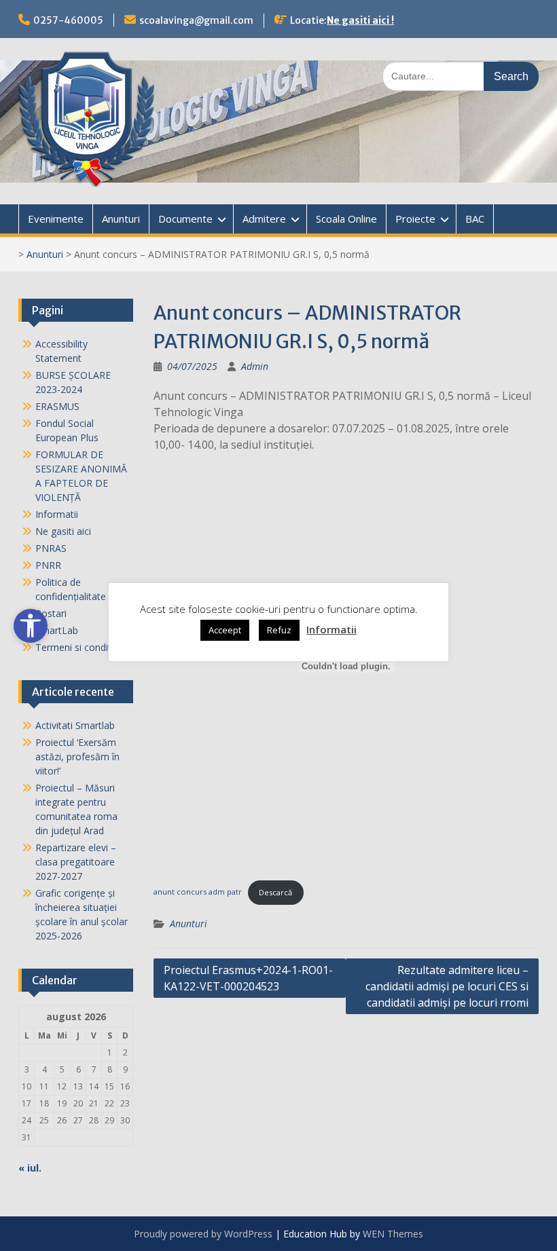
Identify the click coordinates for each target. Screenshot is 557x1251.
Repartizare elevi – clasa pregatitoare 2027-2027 (75, 861)
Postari (51, 613)
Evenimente (56, 218)
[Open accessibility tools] (31, 626)
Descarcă (275, 892)
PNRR (48, 565)
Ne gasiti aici (63, 531)
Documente (185, 218)
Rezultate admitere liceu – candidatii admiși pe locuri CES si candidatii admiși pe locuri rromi (446, 986)
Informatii (56, 514)
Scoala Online (346, 218)
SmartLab (56, 630)
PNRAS (51, 548)
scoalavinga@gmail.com (196, 20)
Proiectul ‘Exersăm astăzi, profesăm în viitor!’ (77, 756)
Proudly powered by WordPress (203, 1233)
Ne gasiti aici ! (360, 20)
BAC (474, 218)
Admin (254, 366)
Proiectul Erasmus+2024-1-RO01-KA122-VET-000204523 (248, 978)
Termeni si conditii (75, 647)
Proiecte (415, 218)
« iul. (29, 1167)
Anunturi (121, 218)
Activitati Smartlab (75, 725)
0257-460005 (68, 20)
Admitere (264, 218)
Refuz (279, 630)
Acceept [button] (225, 630)
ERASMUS (57, 406)
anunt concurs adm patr (198, 892)
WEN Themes (393, 1233)
